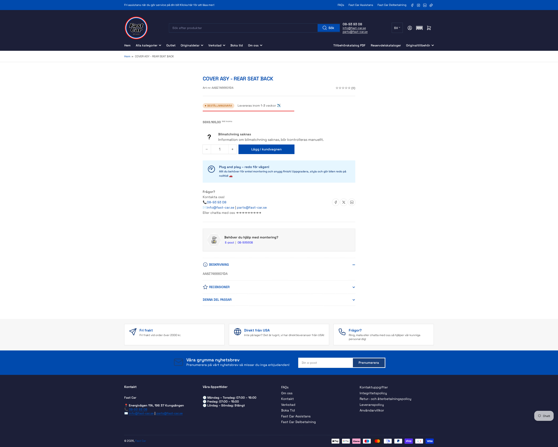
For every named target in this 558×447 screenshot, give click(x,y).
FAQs (341, 5)
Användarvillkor (372, 410)
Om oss (253, 45)
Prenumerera (369, 362)
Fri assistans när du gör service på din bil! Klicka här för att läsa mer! (169, 5)
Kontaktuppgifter (374, 387)
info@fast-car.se (354, 28)
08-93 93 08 (216, 202)
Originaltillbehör (418, 45)
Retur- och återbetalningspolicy (385, 399)
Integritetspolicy (373, 393)
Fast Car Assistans (361, 5)
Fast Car (140, 441)
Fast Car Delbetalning (392, 5)
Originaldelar (190, 45)
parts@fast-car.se (355, 32)
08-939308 (245, 242)
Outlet (170, 45)
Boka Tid (288, 410)
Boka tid (236, 45)
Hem (127, 45)
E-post (230, 242)
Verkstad (214, 45)
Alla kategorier (146, 45)
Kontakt (287, 399)
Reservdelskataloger (386, 45)
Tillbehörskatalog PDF (349, 45)
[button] (419, 28)
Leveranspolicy (372, 405)
